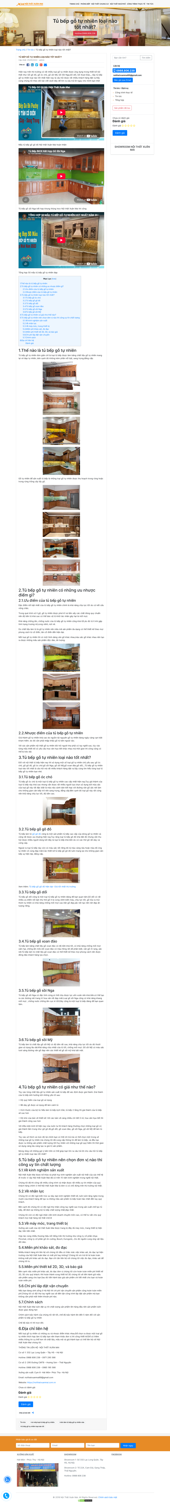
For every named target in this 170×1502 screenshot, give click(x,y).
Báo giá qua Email (122, 80)
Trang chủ (74, 4)
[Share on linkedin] (32, 65)
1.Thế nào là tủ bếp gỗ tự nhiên (33, 283)
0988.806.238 (125, 70)
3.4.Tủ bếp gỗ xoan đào (33, 306)
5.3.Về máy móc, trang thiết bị (36, 326)
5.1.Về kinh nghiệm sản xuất (35, 320)
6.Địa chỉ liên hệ (27, 340)
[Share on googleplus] (41, 65)
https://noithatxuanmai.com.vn (41, 1382)
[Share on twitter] (36, 65)
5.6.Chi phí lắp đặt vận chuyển (36, 335)
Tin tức (149, 4)
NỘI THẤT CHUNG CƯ (100, 4)
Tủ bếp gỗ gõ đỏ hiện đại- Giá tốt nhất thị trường (52, 886)
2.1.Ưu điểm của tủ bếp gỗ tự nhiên (38, 289)
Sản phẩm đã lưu (122, 108)
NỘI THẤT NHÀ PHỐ (118, 4)
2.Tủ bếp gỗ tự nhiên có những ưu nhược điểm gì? (42, 286)
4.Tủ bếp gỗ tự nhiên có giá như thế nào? (38, 315)
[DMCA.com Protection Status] (85, 1500)
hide (54, 279)
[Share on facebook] (28, 65)
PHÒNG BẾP (85, 4)
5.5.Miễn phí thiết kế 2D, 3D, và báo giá (40, 332)
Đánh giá (30, 343)
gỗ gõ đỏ (36, 834)
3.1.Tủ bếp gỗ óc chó (32, 297)
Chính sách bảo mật (107, 1497)
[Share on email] (45, 65)
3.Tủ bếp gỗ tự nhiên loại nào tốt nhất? (37, 295)
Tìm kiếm (146, 57)
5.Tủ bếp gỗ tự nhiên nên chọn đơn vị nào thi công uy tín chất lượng (50, 317)
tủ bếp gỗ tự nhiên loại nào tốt (32, 1426)
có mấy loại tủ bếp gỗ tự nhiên (43, 1422)
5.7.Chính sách (29, 337)
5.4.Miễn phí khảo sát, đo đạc (36, 329)
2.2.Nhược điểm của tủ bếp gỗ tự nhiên (40, 292)
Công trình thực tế (136, 4)
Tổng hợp (119, 100)
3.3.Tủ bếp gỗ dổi (30, 303)
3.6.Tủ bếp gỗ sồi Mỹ (32, 312)
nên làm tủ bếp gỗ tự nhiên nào (72, 1422)
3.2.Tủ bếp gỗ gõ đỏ (31, 300)
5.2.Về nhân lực (29, 323)
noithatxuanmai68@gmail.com (127, 75)
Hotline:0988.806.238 (85, 33)
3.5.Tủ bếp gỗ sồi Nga (32, 309)
